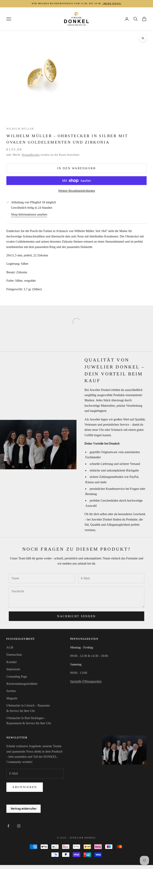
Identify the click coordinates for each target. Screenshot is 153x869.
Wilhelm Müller (20, 128)
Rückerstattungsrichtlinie (21, 683)
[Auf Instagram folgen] (19, 826)
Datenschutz (14, 654)
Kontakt (11, 662)
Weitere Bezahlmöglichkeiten (76, 190)
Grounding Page (16, 676)
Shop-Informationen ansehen (29, 214)
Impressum (13, 669)
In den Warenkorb (76, 168)
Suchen (11, 691)
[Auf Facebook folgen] (8, 826)
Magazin (11, 698)
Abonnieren (24, 787)
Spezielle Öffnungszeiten (86, 681)
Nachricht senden (76, 616)
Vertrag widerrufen (23, 808)
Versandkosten (31, 154)
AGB (9, 647)
